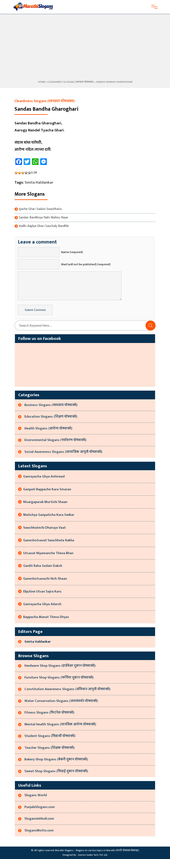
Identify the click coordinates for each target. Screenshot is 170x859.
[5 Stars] (29, 172)
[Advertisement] (85, 48)
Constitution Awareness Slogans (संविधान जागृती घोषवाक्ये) (67, 689)
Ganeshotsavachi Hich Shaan (45, 579)
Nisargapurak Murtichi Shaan (45, 502)
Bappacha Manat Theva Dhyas (46, 617)
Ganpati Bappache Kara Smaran (47, 489)
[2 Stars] (19, 172)
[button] (150, 326)
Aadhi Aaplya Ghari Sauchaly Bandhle (44, 226)
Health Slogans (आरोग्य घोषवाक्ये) (48, 428)
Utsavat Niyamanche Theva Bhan (48, 553)
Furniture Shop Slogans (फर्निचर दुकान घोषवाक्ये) (59, 677)
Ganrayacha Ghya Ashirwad (44, 476)
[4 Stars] (26, 172)
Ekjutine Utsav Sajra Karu (42, 591)
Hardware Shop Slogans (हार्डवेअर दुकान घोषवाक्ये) (60, 666)
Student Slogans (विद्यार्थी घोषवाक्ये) (49, 736)
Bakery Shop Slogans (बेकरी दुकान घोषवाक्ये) (56, 759)
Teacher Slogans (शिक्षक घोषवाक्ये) (49, 748)
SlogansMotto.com (39, 830)
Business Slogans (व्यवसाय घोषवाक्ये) (51, 405)
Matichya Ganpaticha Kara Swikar (48, 515)
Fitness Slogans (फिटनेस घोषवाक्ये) (49, 712)
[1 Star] (16, 172)
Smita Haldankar (39, 182)
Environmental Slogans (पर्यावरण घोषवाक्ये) (55, 440)
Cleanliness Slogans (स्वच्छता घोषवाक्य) (71, 82)
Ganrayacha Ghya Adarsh (42, 604)
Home (41, 82)
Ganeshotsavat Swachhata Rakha (48, 540)
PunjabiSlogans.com (39, 807)
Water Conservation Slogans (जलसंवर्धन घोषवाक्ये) (61, 701)
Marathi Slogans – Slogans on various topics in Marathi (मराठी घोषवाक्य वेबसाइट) (97, 850)
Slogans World (35, 795)
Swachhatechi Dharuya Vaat (44, 528)
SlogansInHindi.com (39, 818)
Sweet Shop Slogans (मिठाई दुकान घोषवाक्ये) (56, 771)
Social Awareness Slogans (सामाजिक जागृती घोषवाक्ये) (63, 452)
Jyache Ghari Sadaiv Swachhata (40, 209)
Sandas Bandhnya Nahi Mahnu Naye (43, 217)
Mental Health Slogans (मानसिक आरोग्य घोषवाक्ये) (60, 724)
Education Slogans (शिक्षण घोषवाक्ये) (50, 416)
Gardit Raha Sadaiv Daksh (42, 566)
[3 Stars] (22, 172)
